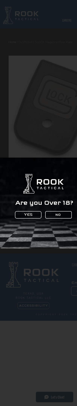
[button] (28, 215)
